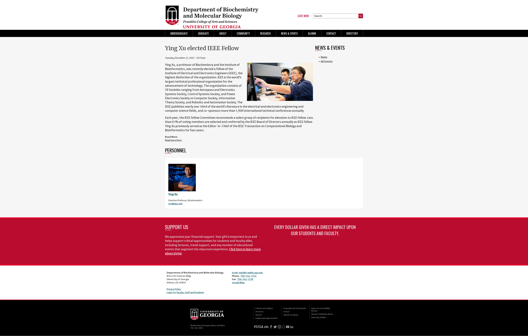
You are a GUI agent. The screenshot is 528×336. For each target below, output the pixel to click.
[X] (275, 326)
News (324, 57)
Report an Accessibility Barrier (320, 309)
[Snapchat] (283, 326)
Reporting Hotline (318, 317)
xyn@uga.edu (175, 203)
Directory (352, 33)
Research (265, 33)
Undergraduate (179, 33)
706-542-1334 (248, 276)
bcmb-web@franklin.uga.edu (247, 272)
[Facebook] (271, 326)
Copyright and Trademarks (294, 308)
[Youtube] (287, 326)
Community (243, 33)
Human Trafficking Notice (322, 314)
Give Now (303, 16)
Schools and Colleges (264, 308)
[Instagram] (279, 326)
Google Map (238, 282)
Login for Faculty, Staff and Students (185, 292)
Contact (331, 33)
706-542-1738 (245, 279)
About (222, 33)
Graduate (203, 33)
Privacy (286, 312)
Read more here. (173, 140)
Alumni (312, 33)
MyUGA (258, 315)
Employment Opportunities (266, 318)
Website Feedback (290, 315)
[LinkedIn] (291, 326)
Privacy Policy (174, 289)
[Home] (213, 14)
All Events (327, 61)
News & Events (289, 33)
